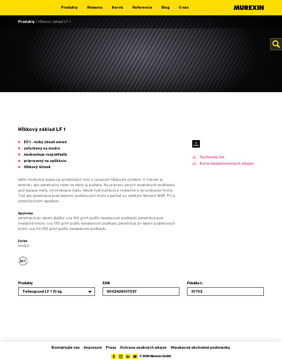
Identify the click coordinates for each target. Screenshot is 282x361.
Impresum (93, 347)
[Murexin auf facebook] (113, 356)
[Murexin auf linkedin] (127, 356)
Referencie (142, 7)
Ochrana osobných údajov (143, 347)
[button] (8, 352)
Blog (166, 7)
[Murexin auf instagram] (120, 356)
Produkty (69, 7)
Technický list (212, 157)
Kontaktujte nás (66, 347)
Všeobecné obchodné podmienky (200, 347)
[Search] (276, 44)
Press (111, 347)
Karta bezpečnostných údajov (227, 163)
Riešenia (95, 7)
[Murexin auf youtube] (135, 356)
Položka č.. (195, 283)
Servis (117, 7)
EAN (106, 283)
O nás (184, 7)
